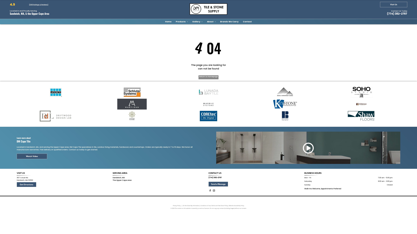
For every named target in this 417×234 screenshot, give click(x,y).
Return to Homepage (208, 76)
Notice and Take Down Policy (220, 205)
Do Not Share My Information (191, 205)
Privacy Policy (177, 205)
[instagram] (214, 191)
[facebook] (210, 191)
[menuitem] (168, 22)
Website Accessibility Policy (236, 205)
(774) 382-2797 (397, 13)
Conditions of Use (205, 205)
